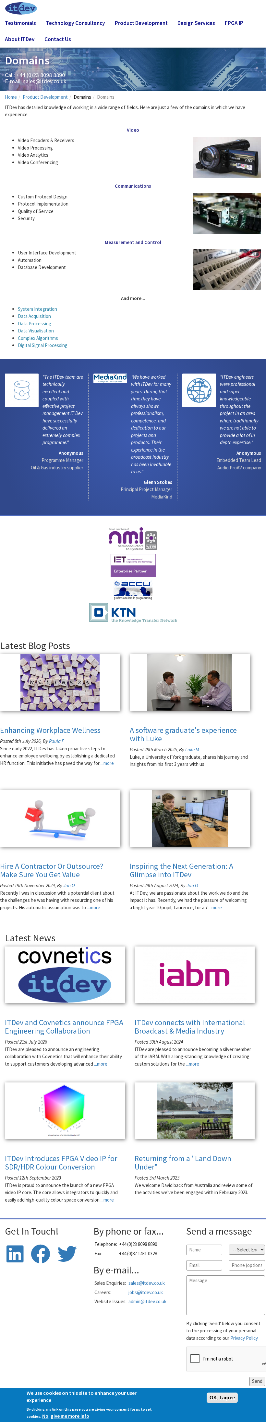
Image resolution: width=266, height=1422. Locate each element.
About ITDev (20, 39)
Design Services (196, 23)
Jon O (69, 885)
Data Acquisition (34, 316)
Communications (133, 186)
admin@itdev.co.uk (147, 1301)
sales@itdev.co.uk (44, 81)
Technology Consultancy (75, 23)
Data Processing (34, 323)
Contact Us (57, 39)
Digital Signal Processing (42, 345)
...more (107, 763)
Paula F (56, 741)
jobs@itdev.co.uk (145, 1292)
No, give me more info (65, 1416)
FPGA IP (234, 23)
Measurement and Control (133, 242)
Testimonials (20, 23)
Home (11, 97)
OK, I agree (222, 1397)
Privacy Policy (244, 1338)
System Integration (37, 309)
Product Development (141, 23)
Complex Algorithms (38, 338)
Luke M (192, 749)
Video (133, 130)
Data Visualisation (36, 331)
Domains (82, 97)
